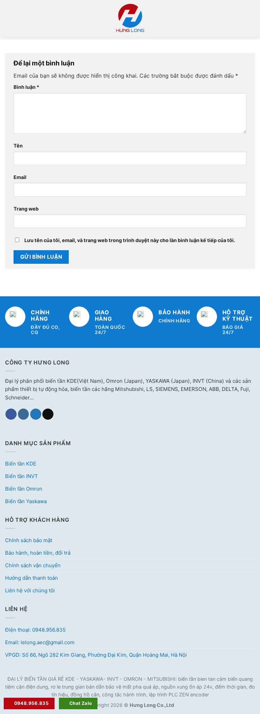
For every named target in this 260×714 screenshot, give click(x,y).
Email (20, 177)
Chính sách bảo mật (28, 540)
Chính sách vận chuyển (33, 565)
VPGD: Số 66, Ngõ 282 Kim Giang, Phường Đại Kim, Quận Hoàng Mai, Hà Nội (96, 655)
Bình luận (26, 87)
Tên (18, 145)
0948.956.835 (31, 703)
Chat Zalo (80, 703)
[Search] (252, 18)
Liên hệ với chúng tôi (30, 590)
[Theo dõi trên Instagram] (23, 414)
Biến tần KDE (20, 463)
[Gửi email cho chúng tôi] (47, 414)
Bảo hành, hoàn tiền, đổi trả (37, 553)
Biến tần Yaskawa (26, 501)
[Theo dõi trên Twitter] (35, 414)
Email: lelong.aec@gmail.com (39, 642)
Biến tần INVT (21, 476)
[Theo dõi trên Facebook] (11, 414)
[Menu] (9, 19)
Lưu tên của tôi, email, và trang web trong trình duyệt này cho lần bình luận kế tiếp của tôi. (129, 240)
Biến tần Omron (23, 488)
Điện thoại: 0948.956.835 (35, 630)
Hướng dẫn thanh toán (31, 578)
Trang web (26, 209)
